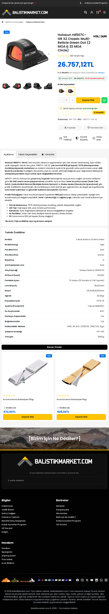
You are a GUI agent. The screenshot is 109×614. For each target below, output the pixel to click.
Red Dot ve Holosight (14, 22)
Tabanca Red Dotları (35, 22)
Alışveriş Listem (9, 555)
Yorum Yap (79, 55)
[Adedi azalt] (60, 100)
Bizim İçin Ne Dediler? (66, 517)
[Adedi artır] (72, 100)
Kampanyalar (62, 509)
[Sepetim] (98, 12)
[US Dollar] (81, 3)
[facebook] (77, 580)
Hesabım (6, 548)
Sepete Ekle (88, 100)
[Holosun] (100, 36)
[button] (48, 54)
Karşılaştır (71, 127)
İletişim (5, 532)
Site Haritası (61, 513)
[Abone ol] (97, 480)
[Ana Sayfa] (2, 22)
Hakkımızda (7, 506)
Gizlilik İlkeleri (8, 509)
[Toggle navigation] (104, 12)
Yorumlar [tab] (49, 154)
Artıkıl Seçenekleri (66, 84)
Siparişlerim (7, 552)
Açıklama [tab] (9, 154)
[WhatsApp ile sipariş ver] (104, 100)
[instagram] (82, 580)
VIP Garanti (7, 528)
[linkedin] (96, 580)
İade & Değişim (9, 513)
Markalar (60, 506)
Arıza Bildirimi (8, 563)
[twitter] (87, 580)
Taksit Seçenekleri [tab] (27, 154)
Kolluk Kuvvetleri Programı (96, 3)
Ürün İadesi (7, 559)
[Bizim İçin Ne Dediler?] (54, 438)
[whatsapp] (101, 580)
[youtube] (92, 580)
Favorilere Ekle (97, 127)
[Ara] (86, 12)
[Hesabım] (91, 12)
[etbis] (106, 580)
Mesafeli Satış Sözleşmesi (13, 521)
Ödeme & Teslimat (10, 517)
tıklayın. (101, 73)
